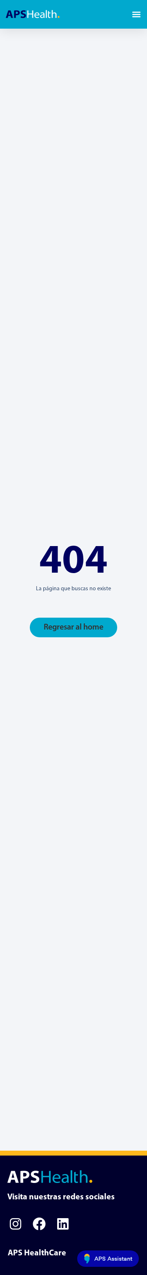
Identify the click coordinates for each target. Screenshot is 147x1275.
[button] (136, 14)
